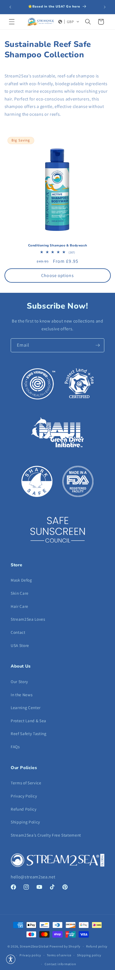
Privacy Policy (24, 796)
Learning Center (26, 707)
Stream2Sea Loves (28, 619)
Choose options (57, 275)
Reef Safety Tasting (29, 733)
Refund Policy (24, 809)
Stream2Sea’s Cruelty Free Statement (46, 835)
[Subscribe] (97, 345)
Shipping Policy (25, 822)
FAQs (15, 746)
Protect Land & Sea (28, 720)
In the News (21, 694)
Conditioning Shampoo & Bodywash (57, 246)
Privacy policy (30, 955)
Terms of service (59, 955)
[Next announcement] (105, 7)
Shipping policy (89, 955)
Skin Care (20, 593)
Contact (18, 632)
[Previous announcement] (10, 7)
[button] (11, 21)
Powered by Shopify (64, 946)
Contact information (60, 964)
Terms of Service (26, 782)
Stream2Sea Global (34, 946)
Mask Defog (21, 580)
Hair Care (19, 606)
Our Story (19, 681)
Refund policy (97, 946)
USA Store (20, 645)
